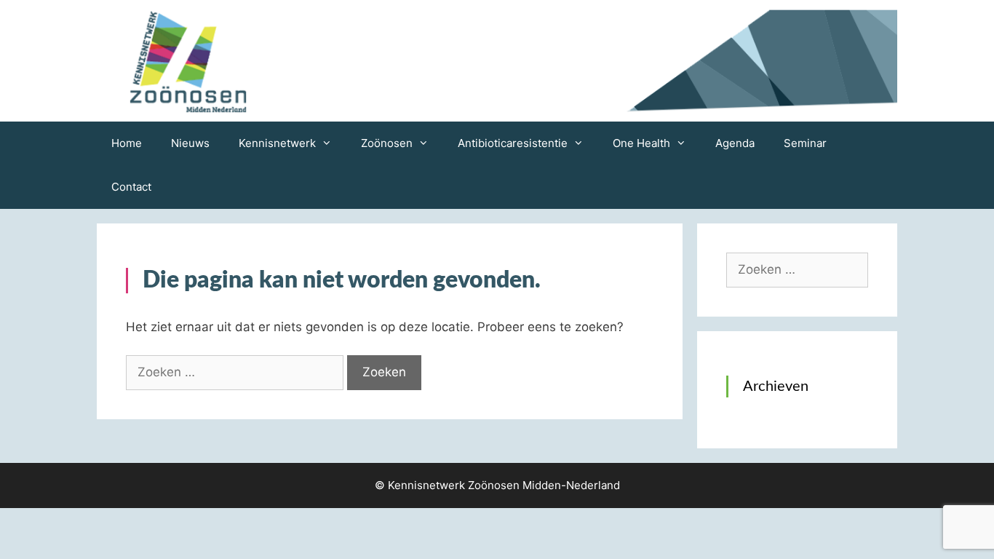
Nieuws (190, 143)
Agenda (735, 143)
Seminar (805, 143)
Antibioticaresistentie (513, 143)
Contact (131, 187)
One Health (641, 143)
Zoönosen (387, 143)
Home (126, 143)
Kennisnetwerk (277, 143)
